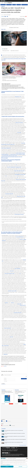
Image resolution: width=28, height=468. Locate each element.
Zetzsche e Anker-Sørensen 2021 (21, 179)
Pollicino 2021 (18, 58)
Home (2, 14)
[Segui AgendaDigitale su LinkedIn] (16, 447)
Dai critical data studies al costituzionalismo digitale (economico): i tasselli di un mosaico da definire (13, 89)
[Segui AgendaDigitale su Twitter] (17, 447)
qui (16, 164)
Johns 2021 (21, 239)
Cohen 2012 (17, 122)
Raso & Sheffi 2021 (17, 268)
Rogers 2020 (16, 170)
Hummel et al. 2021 (11, 273)
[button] (2, 3)
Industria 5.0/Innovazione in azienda (20, 4)
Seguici (13, 447)
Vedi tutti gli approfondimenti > (22, 445)
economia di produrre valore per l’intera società (9, 155)
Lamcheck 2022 (6, 345)
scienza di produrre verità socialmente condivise (17, 154)
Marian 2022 (3, 180)
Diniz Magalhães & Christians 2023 (20, 174)
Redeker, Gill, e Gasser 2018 (8, 58)
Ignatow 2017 (13, 144)
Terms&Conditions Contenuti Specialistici (7, 450)
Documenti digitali (13, 4)
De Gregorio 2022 (23, 58)
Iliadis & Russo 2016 (20, 196)
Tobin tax (12, 302)
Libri (25, 4)
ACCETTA (7, 466)
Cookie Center (15, 450)
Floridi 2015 (21, 122)
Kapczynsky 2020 (3, 144)
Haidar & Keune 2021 (21, 170)
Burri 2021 (11, 336)
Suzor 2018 (14, 58)
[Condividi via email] (5, 16)
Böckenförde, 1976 (18, 96)
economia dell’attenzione (20, 236)
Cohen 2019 (8, 144)
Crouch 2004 (19, 132)
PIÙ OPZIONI (20, 466)
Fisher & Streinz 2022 (7, 328)
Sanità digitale (8, 4)
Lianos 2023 (23, 143)
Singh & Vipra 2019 (23, 305)
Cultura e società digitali (7, 14)
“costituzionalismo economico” (19, 214)
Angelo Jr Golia (3, 29)
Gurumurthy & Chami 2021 (9, 193)
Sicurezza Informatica (3, 4)
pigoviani (6, 302)
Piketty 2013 (5, 354)
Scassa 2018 (6, 273)
